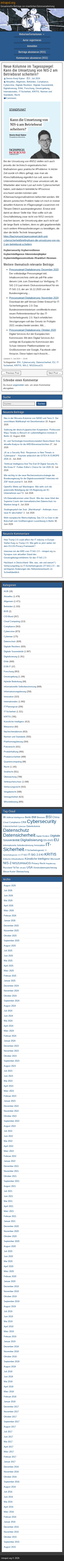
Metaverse (9, 726)
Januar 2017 (9, 1461)
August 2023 (10, 1066)
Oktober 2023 (10, 1056)
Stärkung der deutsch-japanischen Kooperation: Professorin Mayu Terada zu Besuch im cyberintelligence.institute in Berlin (32, 432)
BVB (6, 611)
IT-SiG (24, 855)
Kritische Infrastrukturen (13, 859)
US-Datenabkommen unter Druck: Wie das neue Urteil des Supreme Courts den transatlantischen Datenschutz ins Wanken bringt (31, 501)
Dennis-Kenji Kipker (15, 78)
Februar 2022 (10, 1156)
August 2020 (10, 1246)
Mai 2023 (8, 1081)
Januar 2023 (9, 1101)
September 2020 (11, 1241)
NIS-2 (25, 365)
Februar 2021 (10, 1216)
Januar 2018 (9, 1401)
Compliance (42, 81)
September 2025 (11, 940)
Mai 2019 (8, 1321)
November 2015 (11, 1532)
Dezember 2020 (11, 1226)
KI (42, 854)
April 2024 (8, 1026)
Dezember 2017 (11, 1406)
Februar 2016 (10, 1517)
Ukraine (23, 868)
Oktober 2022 (10, 1116)
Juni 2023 (8, 1076)
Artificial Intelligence (15, 817)
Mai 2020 (8, 1261)
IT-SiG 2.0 (34, 854)
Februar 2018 (10, 1396)
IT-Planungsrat (11, 706)
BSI (19, 362)
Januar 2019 (9, 1341)
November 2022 (11, 1111)
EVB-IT (7, 666)
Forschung (29, 88)
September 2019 (11, 1301)
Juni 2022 (8, 1136)
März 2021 (9, 1211)
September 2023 (11, 1061)
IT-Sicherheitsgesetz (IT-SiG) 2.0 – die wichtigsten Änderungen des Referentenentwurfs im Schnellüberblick (32, 569)
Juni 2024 (8, 1016)
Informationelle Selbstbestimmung (20, 686)
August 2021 (10, 1186)
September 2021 (11, 1181)
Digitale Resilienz (24, 85)
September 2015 (11, 1542)
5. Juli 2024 (34, 78)
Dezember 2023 (11, 1046)
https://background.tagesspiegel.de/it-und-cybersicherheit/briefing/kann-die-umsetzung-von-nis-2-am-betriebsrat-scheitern (31, 240)
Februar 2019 (10, 1336)
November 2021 (11, 1171)
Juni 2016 (8, 1497)
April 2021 (8, 1206)
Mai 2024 (8, 1021)
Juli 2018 (8, 1371)
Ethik (20, 88)
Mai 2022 (8, 1141)
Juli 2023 (8, 1071)
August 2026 (10, 885)
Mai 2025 (8, 960)
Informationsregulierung (15, 691)
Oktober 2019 (10, 1296)
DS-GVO (48, 840)
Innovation (9, 696)
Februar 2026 (10, 915)
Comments (11, 98)
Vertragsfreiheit (11, 797)
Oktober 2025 (10, 935)
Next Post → (55, 373)
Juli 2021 (8, 1191)
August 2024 (10, 1006)
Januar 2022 (9, 1161)
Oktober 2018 (10, 1356)
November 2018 (11, 1351)
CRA (23, 822)
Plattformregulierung (13, 741)
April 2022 (8, 1146)
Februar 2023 (10, 1096)
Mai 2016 (8, 1502)
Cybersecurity (28, 362)
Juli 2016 (8, 1492)
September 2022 (11, 1121)
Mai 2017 (8, 1441)
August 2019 (10, 1306)
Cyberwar (8, 636)
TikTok (16, 867)
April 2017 (8, 1447)
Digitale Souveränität (43, 85)
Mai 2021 (8, 1201)
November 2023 (11, 1051)
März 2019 (9, 1331)
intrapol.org (8, 3)
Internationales (10, 91)
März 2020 (9, 1271)
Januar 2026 (9, 920)
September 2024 (11, 1000)
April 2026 (8, 905)
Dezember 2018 (11, 1346)
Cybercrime (8, 85)
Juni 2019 (8, 1316)
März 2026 (9, 910)
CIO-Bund (8, 616)
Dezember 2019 (11, 1286)
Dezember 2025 (11, 925)
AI (4, 817)
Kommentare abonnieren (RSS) (32, 57)
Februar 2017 (10, 1457)
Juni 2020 (8, 1256)
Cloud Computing (12, 621)
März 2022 (9, 1151)
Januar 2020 (9, 1281)
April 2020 (8, 1266)
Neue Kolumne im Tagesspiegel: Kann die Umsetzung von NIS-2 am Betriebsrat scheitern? (30, 70)
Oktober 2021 (10, 1176)
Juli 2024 (8, 1011)
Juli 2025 (8, 950)
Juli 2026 (8, 890)
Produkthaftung (11, 751)
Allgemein (20, 81)
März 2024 (9, 1031)
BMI (34, 817)
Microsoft (55, 859)
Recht (17, 95)
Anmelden (32, 46)
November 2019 (11, 1291)
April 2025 (8, 965)
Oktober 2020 (10, 1236)
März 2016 (9, 1512)
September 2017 (11, 1421)
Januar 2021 (9, 1221)
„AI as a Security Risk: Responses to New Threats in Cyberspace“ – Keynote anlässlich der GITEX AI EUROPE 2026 (31, 455)
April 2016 (8, 1507)
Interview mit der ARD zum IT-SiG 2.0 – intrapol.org (28, 551)
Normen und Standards (15, 736)
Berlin (28, 817)
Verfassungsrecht (12, 787)
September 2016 (11, 1482)
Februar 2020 (10, 1276)
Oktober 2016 (10, 1477)
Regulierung (50, 863)
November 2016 (11, 1471)
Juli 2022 (8, 1131)
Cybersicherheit (10, 826)
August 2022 (10, 1126)
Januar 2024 (9, 1041)
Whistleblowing (11, 802)
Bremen (41, 817)
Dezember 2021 (11, 1166)
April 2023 (8, 1086)
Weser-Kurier (9, 871)
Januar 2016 (9, 1522)
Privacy (35, 863)
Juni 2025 (8, 955)
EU (53, 362)
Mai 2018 (8, 1381)
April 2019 (8, 1326)
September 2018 (11, 1361)
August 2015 (10, 1547)
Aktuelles (10, 81)
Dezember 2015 (11, 1527)
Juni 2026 (8, 895)
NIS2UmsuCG (36, 365)
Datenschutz (10, 641)
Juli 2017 (8, 1431)
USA (30, 867)
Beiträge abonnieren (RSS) (32, 52)
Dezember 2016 (11, 1467)
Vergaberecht (10, 792)
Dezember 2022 (11, 1106)
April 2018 (8, 1386)
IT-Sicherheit (25, 91)
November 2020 (11, 1231)
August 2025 (10, 945)
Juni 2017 (8, 1436)
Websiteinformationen (30, 34)
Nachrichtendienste (13, 731)
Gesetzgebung (42, 88)
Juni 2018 (8, 1376)
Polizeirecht (9, 747)
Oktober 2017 (10, 1416)
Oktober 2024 (10, 996)
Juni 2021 (8, 1196)
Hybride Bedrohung (13, 681)
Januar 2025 (9, 980)
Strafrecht (8, 771)
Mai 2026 (8, 900)
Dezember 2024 (11, 986)
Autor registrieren (32, 40)
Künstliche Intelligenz (14, 721)
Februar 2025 (10, 976)
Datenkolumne (33, 826)
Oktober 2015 (10, 1537)
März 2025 (9, 970)
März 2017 (9, 1451)
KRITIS (35, 91)
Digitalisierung (10, 88)
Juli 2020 (8, 1251)
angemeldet (18, 385)
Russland (7, 868)
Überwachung (10, 777)
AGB (6, 591)
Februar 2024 (10, 1036)
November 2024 (11, 990)
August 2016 (10, 1487)
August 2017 (10, 1426)
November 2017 (11, 1411)
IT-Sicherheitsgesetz (34, 850)
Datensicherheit (43, 362)
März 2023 (9, 1091)
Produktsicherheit (12, 757)
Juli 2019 (8, 1311)
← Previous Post (11, 373)
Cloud (6, 822)
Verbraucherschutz (12, 781)
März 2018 (9, 1391)
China (55, 817)
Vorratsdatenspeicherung (45, 867)
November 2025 (11, 930)
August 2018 (10, 1366)
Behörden (31, 81)
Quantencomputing (13, 761)
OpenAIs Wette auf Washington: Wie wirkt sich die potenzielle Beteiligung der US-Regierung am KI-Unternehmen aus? (28, 489)
